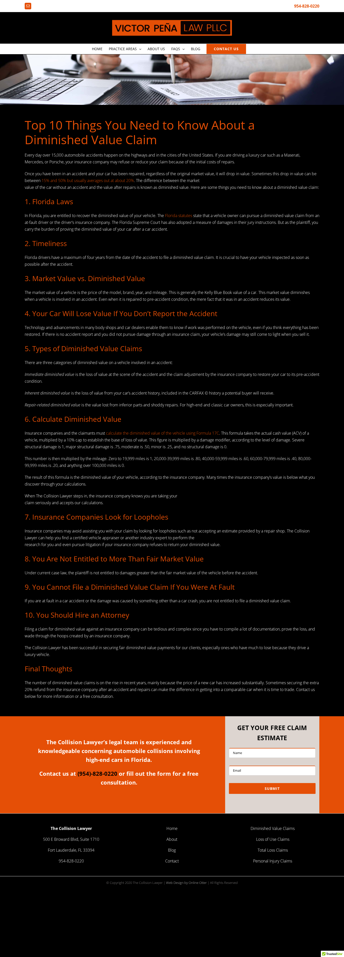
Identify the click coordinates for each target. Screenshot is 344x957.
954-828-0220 (306, 6)
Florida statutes (178, 215)
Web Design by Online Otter (186, 882)
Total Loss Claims (273, 850)
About (171, 839)
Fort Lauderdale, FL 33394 (71, 850)
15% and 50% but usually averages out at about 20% (88, 180)
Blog (172, 850)
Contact (172, 861)
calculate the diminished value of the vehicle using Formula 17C (162, 433)
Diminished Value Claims (273, 828)
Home (172, 828)
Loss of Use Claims (272, 839)
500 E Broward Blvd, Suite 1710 (71, 839)
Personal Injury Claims (272, 861)
